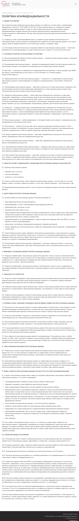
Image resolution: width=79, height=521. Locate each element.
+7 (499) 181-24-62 (71, 518)
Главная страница (7, 13)
